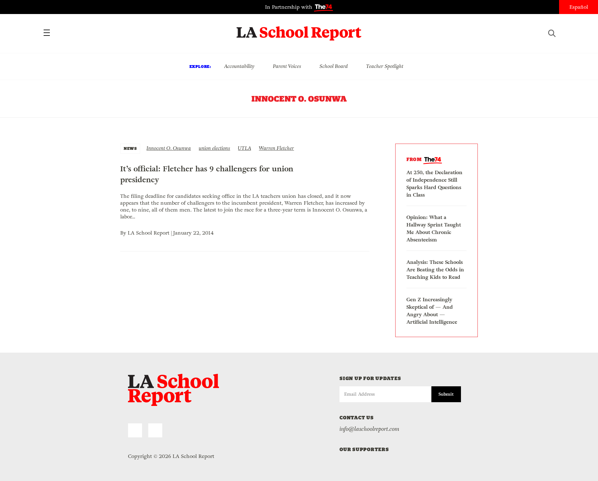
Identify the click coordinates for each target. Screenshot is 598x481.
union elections (214, 148)
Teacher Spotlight (384, 66)
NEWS (130, 148)
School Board (334, 66)
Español (578, 7)
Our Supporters (364, 449)
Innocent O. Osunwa (168, 148)
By (124, 232)
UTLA (244, 148)
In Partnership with (289, 7)
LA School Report (299, 29)
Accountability (239, 66)
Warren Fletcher (276, 148)
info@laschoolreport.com (369, 429)
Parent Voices (287, 66)
